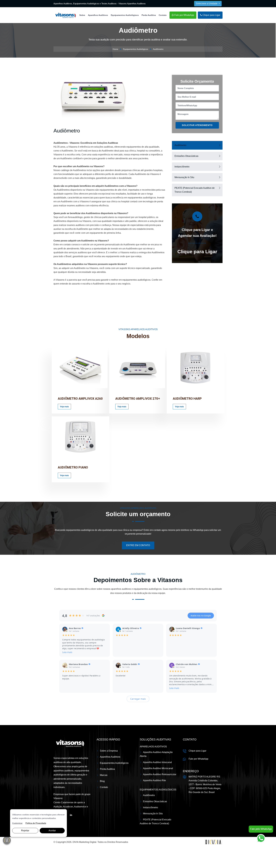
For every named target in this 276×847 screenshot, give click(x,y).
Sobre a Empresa (109, 751)
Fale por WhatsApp (184, 15)
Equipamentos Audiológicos (125, 15)
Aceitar (52, 830)
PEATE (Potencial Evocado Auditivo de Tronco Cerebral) (195, 190)
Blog (102, 781)
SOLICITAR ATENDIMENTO (197, 125)
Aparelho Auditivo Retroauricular (159, 774)
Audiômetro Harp (187, 398)
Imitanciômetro (182, 166)
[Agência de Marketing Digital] (213, 842)
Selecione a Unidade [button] (207, 3)
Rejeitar (25, 830)
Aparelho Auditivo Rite (154, 780)
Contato (163, 15)
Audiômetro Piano (73, 467)
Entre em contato (138, 545)
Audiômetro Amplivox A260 (80, 398)
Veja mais (64, 406)
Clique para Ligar (211, 15)
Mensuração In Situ (184, 177)
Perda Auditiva (149, 15)
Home (115, 49)
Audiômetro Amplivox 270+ (137, 398)
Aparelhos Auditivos (98, 15)
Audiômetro (180, 145)
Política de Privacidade (35, 823)
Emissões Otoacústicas (186, 156)
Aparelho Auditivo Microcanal (158, 768)
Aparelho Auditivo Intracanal (157, 762)
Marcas (103, 775)
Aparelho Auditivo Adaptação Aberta (156, 754)
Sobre (82, 15)
